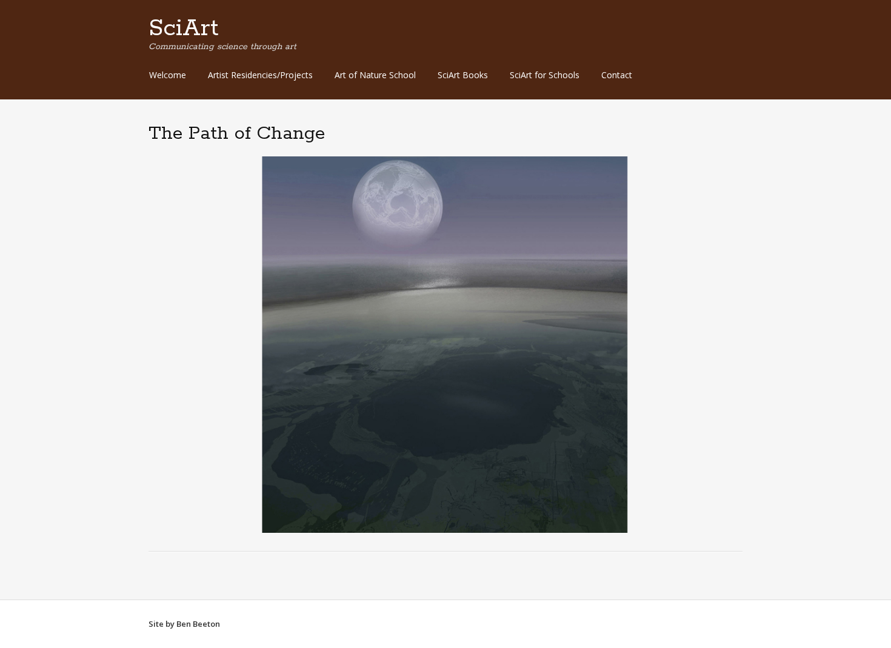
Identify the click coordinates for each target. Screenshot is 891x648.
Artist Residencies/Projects (260, 75)
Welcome (167, 75)
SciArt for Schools (544, 75)
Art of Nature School (375, 75)
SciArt (183, 28)
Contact (616, 75)
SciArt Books (463, 75)
